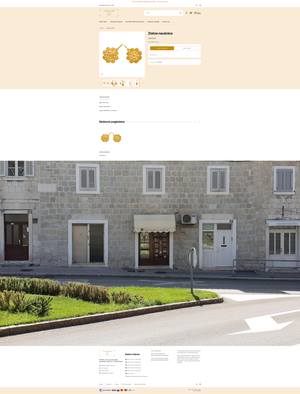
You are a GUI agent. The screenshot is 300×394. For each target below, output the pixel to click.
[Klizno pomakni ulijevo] (100, 82)
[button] (103, 22)
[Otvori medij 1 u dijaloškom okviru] (122, 54)
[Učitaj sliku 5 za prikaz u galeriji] (138, 82)
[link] (106, 5)
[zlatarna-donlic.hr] (107, 355)
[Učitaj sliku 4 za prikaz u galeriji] (130, 82)
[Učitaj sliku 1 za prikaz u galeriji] (106, 82)
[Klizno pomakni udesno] (143, 82)
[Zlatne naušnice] (111, 146)
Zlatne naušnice (104, 152)
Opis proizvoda (104, 97)
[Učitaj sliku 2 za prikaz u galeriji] (114, 82)
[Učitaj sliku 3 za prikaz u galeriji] (122, 82)
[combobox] (163, 13)
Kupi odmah (187, 48)
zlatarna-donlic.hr (197, 389)
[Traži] (180, 13)
